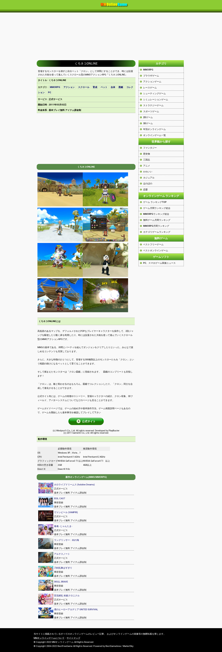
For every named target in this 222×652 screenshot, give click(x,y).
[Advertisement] (111, 35)
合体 (113, 87)
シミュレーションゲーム (155, 99)
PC (49, 92)
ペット (104, 87)
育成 (95, 87)
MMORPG (55, 87)
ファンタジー (150, 147)
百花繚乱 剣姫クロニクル (67, 595)
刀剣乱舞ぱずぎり (63, 567)
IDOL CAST (59, 498)
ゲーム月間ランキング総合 (156, 208)
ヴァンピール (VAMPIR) (66, 512)
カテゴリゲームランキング (156, 232)
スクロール (83, 87)
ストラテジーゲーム (153, 105)
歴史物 (146, 153)
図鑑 (121, 87)
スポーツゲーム (151, 111)
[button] (86, 421)
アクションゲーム (152, 81)
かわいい (147, 171)
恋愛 (145, 189)
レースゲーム (150, 87)
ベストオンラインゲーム (155, 250)
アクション (69, 87)
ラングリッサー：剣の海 (66, 540)
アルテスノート (62, 554)
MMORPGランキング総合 (156, 214)
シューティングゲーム (154, 93)
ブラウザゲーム (151, 75)
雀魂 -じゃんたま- (63, 526)
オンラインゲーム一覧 (154, 135)
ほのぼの (147, 183)
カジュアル (148, 177)
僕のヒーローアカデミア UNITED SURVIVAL (76, 609)
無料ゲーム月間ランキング (156, 220)
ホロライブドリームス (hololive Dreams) (74, 484)
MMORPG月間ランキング (156, 226)
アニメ (146, 165)
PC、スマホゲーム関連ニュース (159, 263)
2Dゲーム (148, 117)
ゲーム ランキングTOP (155, 202)
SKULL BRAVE (61, 581)
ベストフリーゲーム (153, 244)
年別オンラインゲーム (154, 129)
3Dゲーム (148, 123)
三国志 (146, 159)
